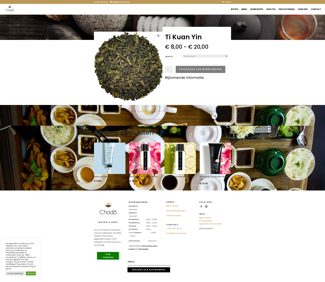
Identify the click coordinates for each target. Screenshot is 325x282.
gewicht (169, 56)
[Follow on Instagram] (206, 206)
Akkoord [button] (30, 273)
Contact (316, 9)
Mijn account (205, 218)
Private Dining (287, 9)
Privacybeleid (205, 221)
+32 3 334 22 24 (174, 228)
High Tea (270, 9)
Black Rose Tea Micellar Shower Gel (214, 178)
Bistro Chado (172, 206)
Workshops (256, 9)
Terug (96, 28)
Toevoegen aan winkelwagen (200, 69)
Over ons (303, 9)
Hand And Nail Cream (104, 177)
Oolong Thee (114, 28)
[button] (158, 35)
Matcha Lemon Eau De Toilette (178, 177)
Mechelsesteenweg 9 (176, 210)
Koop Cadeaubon (108, 255)
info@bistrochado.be (176, 233)
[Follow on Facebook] (201, 206)
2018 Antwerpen (173, 215)
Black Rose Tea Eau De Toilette (143, 177)
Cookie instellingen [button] (15, 273)
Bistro (234, 9)
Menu (244, 9)
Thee (103, 28)
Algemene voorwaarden (210, 224)
